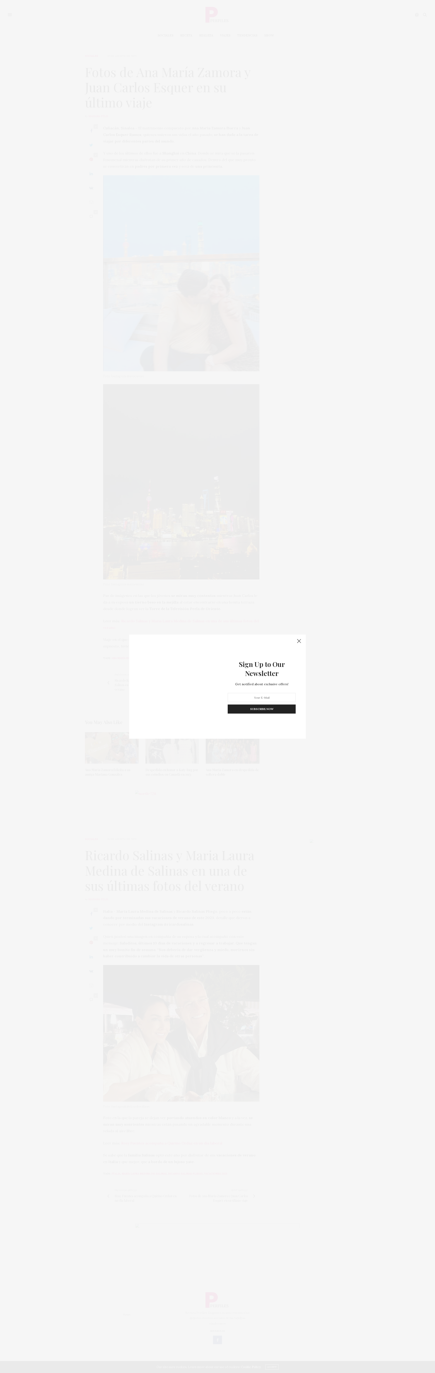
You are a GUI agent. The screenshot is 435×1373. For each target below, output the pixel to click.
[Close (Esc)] (299, 641)
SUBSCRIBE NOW (261, 709)
